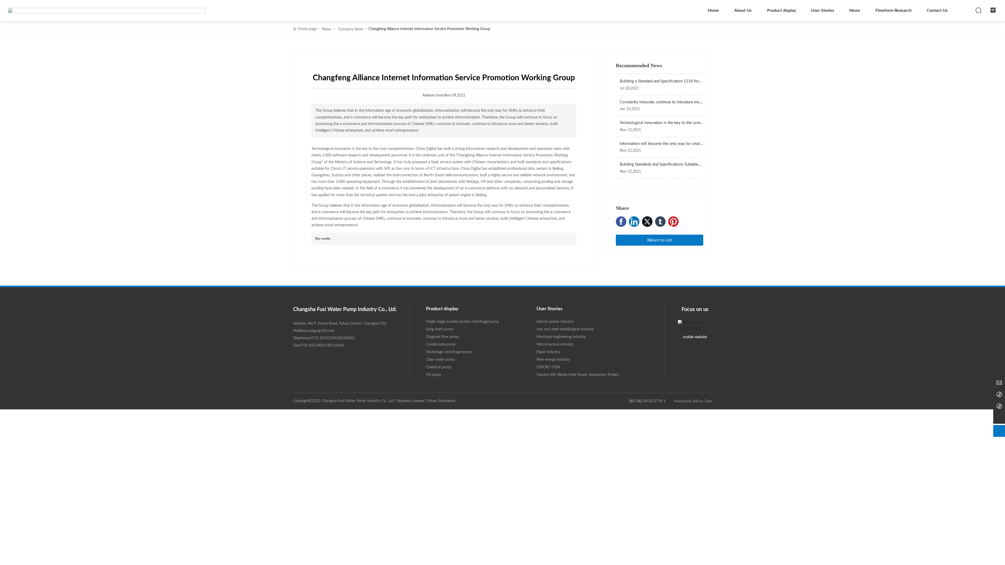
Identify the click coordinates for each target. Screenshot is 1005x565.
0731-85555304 (323, 338)
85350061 (346, 338)
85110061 (336, 345)
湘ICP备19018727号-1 (647, 401)
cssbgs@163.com (321, 331)
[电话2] (999, 394)
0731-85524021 (313, 345)
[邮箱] (999, 382)
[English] (993, 10)
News (326, 29)
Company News (351, 29)
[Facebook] (621, 221)
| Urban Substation (440, 401)
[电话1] (999, 406)
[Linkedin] (634, 221)
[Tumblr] (660, 221)
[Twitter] (647, 221)
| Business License (410, 401)
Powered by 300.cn (688, 401)
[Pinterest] (673, 221)
